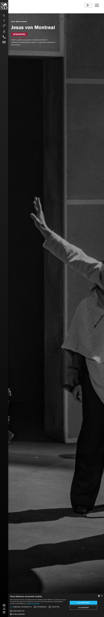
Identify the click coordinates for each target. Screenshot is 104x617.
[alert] (52, 605)
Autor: (13, 21)
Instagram (4, 609)
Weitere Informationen (33, 603)
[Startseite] (8, 6)
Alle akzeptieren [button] (83, 603)
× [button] (101, 596)
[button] (38, 614)
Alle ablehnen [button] (83, 607)
